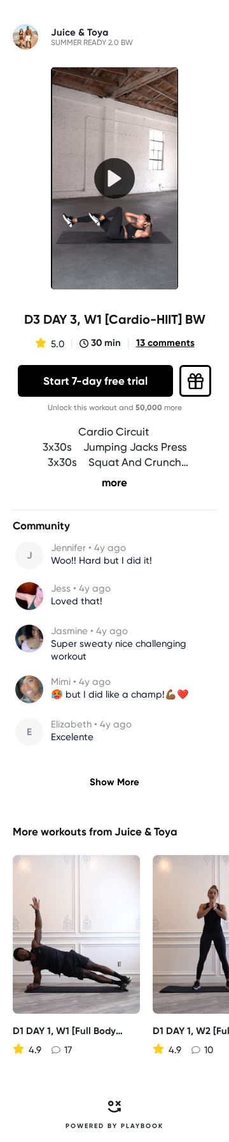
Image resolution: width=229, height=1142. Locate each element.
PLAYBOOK (142, 1126)
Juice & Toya (145, 831)
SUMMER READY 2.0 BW (92, 42)
